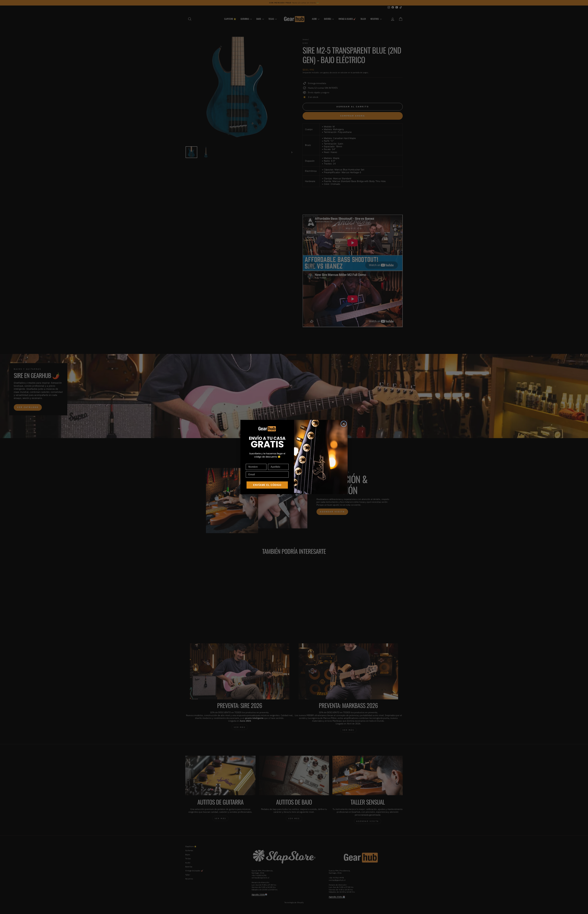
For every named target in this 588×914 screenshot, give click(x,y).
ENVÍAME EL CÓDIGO (267, 485)
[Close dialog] (343, 423)
